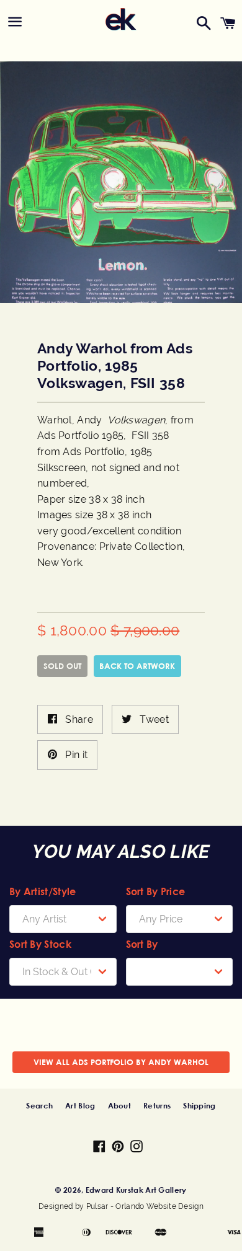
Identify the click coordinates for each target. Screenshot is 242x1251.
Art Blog (80, 1105)
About (120, 1105)
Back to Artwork (137, 666)
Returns (157, 1105)
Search (39, 1105)
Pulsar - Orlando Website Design (145, 1206)
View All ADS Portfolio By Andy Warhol (121, 1062)
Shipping (199, 1105)
